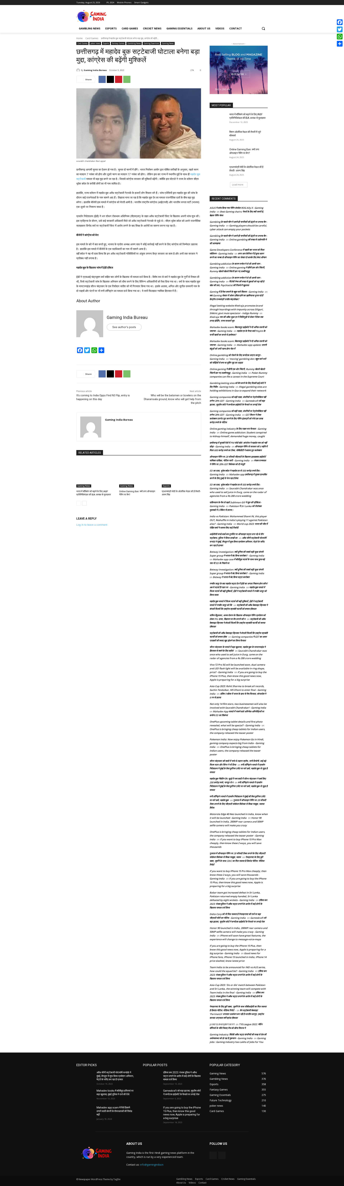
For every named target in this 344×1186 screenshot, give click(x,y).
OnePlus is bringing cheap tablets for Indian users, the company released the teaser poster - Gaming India (237, 835)
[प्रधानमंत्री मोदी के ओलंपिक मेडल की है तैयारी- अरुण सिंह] (181, 473)
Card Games (91, 38)
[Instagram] (251, 3)
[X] (256, 3)
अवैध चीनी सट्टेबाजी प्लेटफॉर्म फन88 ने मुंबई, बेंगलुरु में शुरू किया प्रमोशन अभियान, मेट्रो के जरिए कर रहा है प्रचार (238, 541)
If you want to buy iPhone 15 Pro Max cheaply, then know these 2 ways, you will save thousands (235, 843)
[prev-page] (78, 503)
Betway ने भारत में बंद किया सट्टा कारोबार (231, 577)
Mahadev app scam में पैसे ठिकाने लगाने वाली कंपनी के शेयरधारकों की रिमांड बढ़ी (114, 1111)
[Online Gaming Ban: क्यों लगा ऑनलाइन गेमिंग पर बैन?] (138, 473)
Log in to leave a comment (91, 524)
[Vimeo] (261, 3)
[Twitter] (339, 29)
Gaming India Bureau (95, 70)
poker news (95, 43)
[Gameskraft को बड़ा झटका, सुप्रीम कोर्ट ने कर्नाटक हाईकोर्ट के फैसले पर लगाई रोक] (151, 1095)
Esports (106, 43)
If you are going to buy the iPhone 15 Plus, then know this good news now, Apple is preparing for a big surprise (238, 676)
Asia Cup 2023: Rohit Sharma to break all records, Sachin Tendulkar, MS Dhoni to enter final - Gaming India (238, 690)
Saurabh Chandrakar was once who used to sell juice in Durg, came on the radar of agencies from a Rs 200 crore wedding (238, 492)
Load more (237, 184)
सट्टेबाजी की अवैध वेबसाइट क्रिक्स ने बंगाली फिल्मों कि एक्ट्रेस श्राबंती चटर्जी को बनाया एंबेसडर (238, 622)
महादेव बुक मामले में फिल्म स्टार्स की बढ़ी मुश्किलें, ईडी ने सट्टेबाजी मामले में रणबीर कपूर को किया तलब (238, 591)
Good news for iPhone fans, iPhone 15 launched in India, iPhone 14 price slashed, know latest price (238, 957)
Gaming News (168, 43)
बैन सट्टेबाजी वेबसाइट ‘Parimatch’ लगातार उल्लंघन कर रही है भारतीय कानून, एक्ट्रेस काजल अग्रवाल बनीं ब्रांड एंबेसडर (237, 1014)
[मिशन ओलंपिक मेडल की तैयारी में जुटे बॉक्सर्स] (218, 136)
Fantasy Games (118, 43)
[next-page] (84, 503)
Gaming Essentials (151, 43)
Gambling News (134, 43)
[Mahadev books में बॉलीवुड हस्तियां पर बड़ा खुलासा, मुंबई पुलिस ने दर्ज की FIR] (85, 1095)
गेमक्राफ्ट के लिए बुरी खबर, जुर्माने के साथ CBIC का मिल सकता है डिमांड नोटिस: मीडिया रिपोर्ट (237, 860)
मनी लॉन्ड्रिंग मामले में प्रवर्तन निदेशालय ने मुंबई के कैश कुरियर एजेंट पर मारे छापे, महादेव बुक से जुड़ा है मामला (238, 768)
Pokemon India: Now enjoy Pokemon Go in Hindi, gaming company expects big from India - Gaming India (237, 743)
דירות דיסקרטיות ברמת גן (222, 1024)
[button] (263, 28)
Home (79, 38)
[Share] (339, 43)
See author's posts (124, 327)
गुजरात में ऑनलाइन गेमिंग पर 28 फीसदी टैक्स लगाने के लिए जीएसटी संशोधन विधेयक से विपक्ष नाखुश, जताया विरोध (238, 803)
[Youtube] (266, 3)
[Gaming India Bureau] (78, 70)
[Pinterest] (118, 79)
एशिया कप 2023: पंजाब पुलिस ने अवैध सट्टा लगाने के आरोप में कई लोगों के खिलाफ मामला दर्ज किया (238, 903)
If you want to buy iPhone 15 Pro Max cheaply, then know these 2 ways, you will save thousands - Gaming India (238, 874)
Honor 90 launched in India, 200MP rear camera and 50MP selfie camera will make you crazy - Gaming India (238, 931)
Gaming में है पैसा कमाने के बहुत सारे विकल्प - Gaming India (236, 291)
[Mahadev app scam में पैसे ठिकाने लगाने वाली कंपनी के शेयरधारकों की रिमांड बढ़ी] (85, 1112)
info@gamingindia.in (151, 1164)
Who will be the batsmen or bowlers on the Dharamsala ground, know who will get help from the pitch (172, 399)
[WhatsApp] (126, 79)
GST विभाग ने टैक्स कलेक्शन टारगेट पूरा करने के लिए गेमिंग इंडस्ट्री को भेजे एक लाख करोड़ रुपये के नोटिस (236, 418)
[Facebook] (246, 3)
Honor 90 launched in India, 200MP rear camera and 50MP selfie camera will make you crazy (236, 821)
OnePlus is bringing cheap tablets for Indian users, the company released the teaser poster (235, 750)
